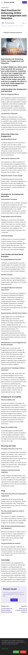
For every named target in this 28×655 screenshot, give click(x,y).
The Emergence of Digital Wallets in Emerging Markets (6, 610)
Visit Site (14, 600)
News (24, 2)
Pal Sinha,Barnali (9, 23)
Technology (5, 7)
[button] (2, 2)
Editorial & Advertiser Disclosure (13, 32)
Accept (16, 651)
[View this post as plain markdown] (23, 23)
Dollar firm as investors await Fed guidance (21, 610)
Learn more (5, 648)
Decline (23, 651)
